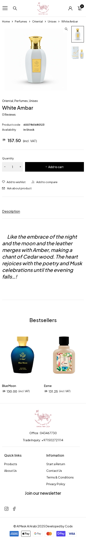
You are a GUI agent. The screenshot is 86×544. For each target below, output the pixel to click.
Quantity (8, 158)
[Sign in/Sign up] (70, 8)
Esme (48, 386)
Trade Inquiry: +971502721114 (43, 440)
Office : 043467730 (43, 433)
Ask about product (19, 188)
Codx (69, 526)
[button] (66, 29)
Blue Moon (9, 386)
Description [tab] (11, 211)
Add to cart (55, 167)
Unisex (52, 21)
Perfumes (21, 21)
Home (6, 21)
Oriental (37, 21)
